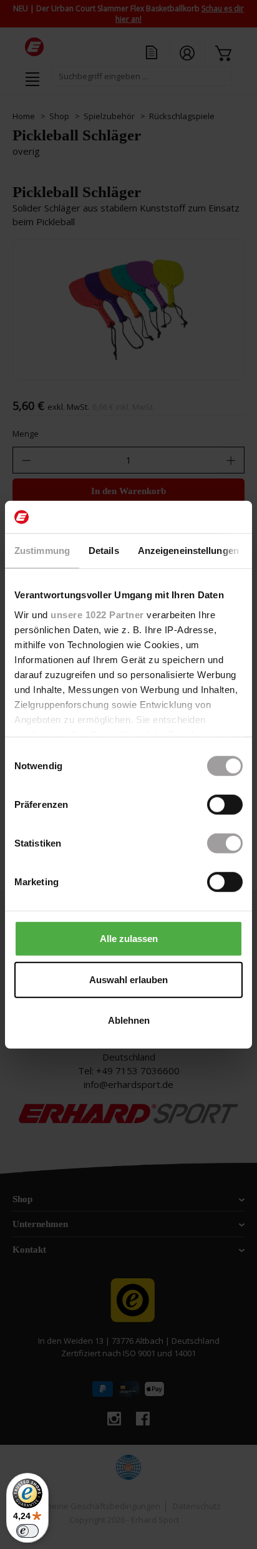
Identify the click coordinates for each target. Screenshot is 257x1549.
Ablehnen (129, 1020)
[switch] (225, 805)
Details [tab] (104, 550)
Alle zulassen (129, 938)
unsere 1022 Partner (97, 614)
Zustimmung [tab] (42, 550)
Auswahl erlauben (128, 979)
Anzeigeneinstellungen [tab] (188, 550)
